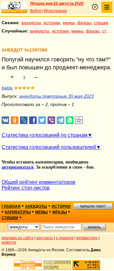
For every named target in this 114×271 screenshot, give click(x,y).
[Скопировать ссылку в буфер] (79, 120)
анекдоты (31, 22)
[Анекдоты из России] (14, 7)
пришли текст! (93, 206)
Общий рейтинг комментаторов (38, 182)
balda (7, 87)
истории (51, 22)
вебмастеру (87, 238)
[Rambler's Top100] (28, 265)
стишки (101, 22)
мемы (69, 22)
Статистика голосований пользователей (49, 147)
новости (9, 242)
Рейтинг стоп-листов (26, 188)
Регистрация (55, 11)
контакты (44, 238)
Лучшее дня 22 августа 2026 (56, 3)
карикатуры (18, 212)
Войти (35, 11)
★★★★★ (24, 87)
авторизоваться (18, 167)
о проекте (64, 238)
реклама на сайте (18, 238)
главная (11, 206)
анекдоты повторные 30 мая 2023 (56, 96)
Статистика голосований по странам (44, 135)
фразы (84, 22)
